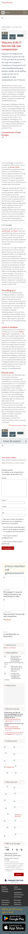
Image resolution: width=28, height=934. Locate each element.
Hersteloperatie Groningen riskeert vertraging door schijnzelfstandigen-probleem (12, 677)
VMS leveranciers (19, 895)
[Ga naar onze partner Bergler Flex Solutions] (9, 836)
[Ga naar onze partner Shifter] (9, 802)
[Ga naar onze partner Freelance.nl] (19, 815)
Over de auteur (12, 441)
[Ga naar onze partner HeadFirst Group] (19, 767)
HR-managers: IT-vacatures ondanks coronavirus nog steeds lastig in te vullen (12, 594)
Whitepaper (5, 891)
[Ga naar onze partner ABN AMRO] (19, 802)
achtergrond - (7, 612)
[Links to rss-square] (21, 850)
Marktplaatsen (18, 893)
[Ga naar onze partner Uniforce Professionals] (19, 829)
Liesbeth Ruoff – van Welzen (10, 231)
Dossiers (4, 887)
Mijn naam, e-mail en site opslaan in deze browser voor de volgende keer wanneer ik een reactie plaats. (13, 521)
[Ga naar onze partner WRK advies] (19, 836)
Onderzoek (5, 889)
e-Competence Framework (16, 425)
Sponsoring (17, 902)
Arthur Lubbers (6, 27)
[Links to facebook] (12, 850)
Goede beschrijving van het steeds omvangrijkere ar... (14, 733)
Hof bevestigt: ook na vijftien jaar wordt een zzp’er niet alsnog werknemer (16, 669)
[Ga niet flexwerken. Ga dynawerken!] (14, 624)
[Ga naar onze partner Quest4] (9, 795)
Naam (4, 500)
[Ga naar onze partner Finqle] (9, 747)
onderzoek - (6, 590)
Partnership (17, 900)
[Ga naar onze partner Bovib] (19, 761)
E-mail (4, 506)
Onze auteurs (5, 900)
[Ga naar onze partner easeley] (19, 788)
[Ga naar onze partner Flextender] (19, 754)
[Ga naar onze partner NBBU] (9, 822)
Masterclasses (18, 889)
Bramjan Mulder (14, 167)
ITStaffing (24, 425)
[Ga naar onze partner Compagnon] (9, 767)
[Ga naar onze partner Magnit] (9, 761)
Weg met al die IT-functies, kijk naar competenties (14, 615)
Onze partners (6, 902)
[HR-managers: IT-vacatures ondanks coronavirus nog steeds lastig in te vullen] (14, 582)
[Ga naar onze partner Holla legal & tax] (19, 808)
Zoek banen (5, 904)
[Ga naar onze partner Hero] (19, 774)
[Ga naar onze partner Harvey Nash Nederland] (9, 774)
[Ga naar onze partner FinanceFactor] (19, 747)
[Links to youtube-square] (7, 850)
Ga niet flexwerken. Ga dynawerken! (11, 635)
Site (3, 513)
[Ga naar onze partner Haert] (9, 808)
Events (16, 887)
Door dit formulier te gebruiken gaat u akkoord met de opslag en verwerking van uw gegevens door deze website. (14, 529)
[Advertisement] (14, 696)
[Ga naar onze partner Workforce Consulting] (19, 795)
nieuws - (5, 632)
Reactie (4, 478)
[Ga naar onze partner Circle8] (9, 754)
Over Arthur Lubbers (9, 458)
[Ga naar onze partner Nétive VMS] (9, 815)
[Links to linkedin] (17, 850)
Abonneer (18, 874)
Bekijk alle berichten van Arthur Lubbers (13, 463)
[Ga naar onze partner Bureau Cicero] (9, 829)
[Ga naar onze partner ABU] (19, 822)
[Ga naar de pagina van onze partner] (14, 881)
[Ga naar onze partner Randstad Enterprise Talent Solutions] (9, 788)
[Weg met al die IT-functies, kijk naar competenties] (14, 604)
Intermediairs (17, 897)
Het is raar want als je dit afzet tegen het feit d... (13, 720)
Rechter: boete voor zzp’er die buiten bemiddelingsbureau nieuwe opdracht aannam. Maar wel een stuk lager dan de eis (13, 660)
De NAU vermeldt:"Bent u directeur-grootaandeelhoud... (13, 728)
